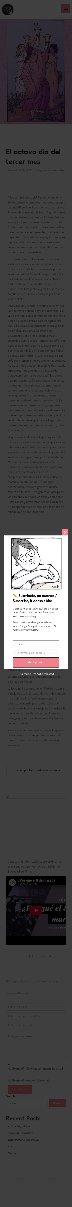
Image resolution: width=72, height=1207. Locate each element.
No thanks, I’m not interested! (37, 674)
